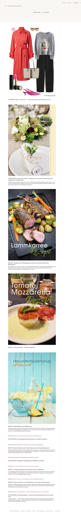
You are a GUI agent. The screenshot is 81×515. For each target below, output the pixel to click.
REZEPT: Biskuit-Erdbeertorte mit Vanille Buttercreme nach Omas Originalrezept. (29, 448)
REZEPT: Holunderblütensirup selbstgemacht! (20, 426)
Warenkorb (70, 2)
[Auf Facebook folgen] (76, 12)
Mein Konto (65, 2)
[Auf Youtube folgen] (73, 12)
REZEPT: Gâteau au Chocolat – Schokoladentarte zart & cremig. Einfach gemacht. (29, 482)
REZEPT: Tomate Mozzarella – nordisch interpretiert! (21, 347)
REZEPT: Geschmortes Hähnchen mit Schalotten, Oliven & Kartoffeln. (26, 469)
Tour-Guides (46, 12)
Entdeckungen (36, 12)
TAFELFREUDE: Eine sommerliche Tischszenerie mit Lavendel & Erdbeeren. (27, 439)
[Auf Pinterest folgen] (70, 12)
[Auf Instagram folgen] (67, 12)
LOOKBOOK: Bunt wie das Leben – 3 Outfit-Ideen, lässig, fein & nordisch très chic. (29, 99)
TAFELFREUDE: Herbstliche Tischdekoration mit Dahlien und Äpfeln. (26, 460)
